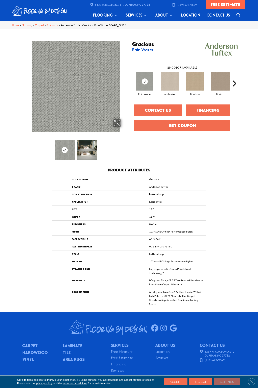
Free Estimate (122, 358)
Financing (119, 364)
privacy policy (44, 383)
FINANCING (208, 110)
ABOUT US (165, 345)
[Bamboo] (195, 81)
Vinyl (28, 360)
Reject (200, 382)
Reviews (117, 370)
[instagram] (165, 328)
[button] (239, 15)
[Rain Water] (144, 81)
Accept (175, 382)
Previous (28, 148)
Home (15, 25)
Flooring (103, 15)
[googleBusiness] (174, 328)
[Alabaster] (170, 81)
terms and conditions (75, 383)
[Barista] (220, 81)
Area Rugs (74, 360)
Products (52, 25)
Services (134, 15)
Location (190, 15)
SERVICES (120, 345)
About (162, 15)
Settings (227, 382)
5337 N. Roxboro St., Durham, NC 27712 (122, 4)
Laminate (72, 346)
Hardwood (35, 353)
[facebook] (155, 328)
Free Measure (122, 352)
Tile (67, 353)
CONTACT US (212, 345)
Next (124, 148)
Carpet (39, 25)
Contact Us (218, 15)
